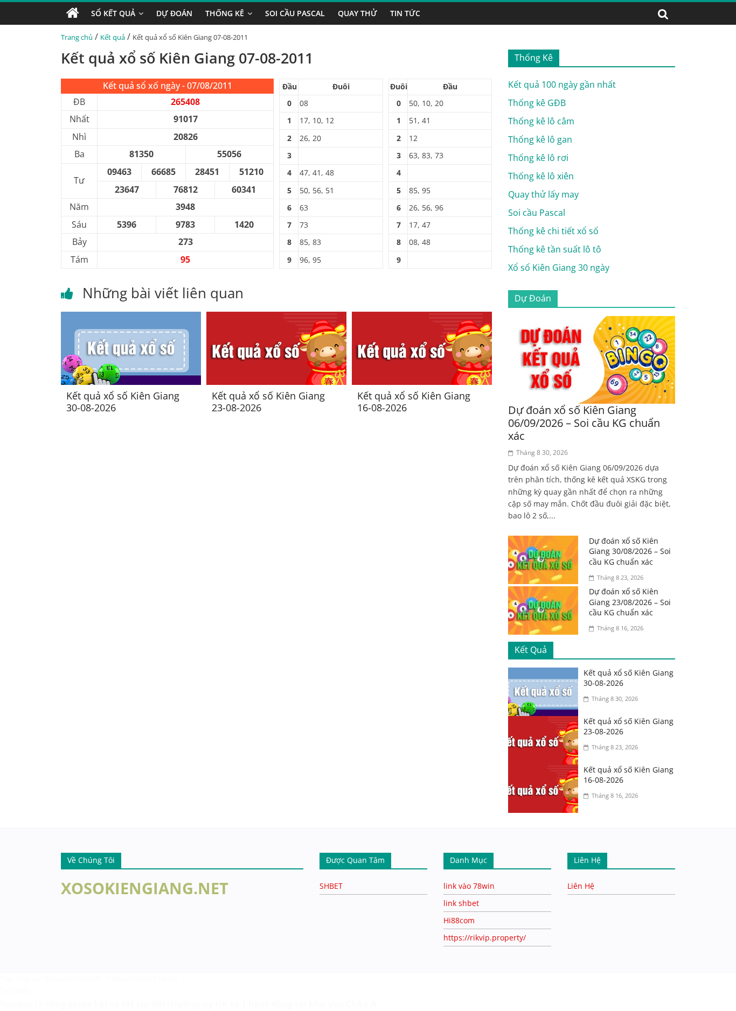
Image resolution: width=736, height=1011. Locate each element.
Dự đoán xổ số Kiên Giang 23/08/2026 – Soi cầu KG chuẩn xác (630, 601)
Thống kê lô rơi (538, 158)
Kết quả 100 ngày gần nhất (562, 84)
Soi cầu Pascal (536, 213)
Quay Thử (357, 13)
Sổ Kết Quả (113, 13)
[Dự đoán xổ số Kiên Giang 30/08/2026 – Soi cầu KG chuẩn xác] (546, 542)
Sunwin (15, 990)
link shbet (461, 903)
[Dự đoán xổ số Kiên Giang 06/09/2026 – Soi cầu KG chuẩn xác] (591, 322)
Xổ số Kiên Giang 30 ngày (558, 267)
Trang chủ (77, 37)
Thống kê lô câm (541, 121)
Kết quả (112, 37)
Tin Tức (405, 13)
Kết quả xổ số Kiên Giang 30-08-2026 (122, 401)
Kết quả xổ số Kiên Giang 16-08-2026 (413, 401)
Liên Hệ (580, 886)
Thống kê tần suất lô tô (554, 249)
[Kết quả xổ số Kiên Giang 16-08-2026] (422, 318)
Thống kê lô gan (540, 139)
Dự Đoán (174, 13)
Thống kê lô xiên (541, 176)
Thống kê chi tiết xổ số (553, 231)
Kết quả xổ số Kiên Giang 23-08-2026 (268, 401)
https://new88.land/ (142, 978)
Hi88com (459, 920)
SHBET (331, 886)
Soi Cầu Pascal (295, 13)
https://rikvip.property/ (484, 937)
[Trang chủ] (73, 13)
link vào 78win (469, 886)
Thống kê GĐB (537, 103)
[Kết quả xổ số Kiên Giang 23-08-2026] (276, 318)
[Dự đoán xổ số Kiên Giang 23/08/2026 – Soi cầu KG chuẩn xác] (546, 593)
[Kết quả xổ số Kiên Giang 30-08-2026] (131, 318)
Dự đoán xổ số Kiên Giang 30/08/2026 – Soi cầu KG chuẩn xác (630, 551)
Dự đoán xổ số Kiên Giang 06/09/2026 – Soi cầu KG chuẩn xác (584, 423)
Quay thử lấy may (543, 194)
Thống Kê (224, 13)
